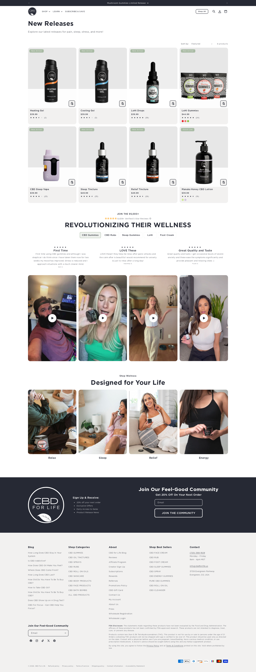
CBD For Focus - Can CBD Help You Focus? (45, 606)
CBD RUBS (73, 567)
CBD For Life (40, 666)
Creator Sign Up (117, 567)
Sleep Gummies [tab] (131, 235)
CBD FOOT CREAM (158, 562)
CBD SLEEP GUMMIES (160, 567)
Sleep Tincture (89, 189)
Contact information (115, 666)
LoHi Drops (137, 110)
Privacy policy (67, 666)
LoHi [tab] (150, 235)
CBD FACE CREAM (158, 553)
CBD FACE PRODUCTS (79, 585)
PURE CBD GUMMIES (159, 581)
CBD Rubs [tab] (110, 235)
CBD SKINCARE (76, 576)
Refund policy (53, 666)
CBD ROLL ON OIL (158, 585)
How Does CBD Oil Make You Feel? (45, 565)
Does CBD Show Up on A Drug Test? (46, 600)
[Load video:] (52, 318)
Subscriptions (116, 571)
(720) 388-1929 (197, 553)
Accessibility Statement (135, 666)
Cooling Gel (88, 110)
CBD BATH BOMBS (77, 590)
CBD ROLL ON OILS (78, 571)
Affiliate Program (117, 562)
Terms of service (82, 666)
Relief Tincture (140, 189)
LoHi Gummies (190, 110)
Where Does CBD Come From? (43, 570)
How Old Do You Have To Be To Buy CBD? (45, 581)
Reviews (113, 557)
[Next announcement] (227, 3)
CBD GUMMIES (75, 553)
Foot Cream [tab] (167, 235)
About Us (113, 604)
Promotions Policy (118, 585)
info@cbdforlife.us (199, 566)
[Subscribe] (65, 633)
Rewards (113, 576)
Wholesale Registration (120, 613)
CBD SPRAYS (74, 562)
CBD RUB (154, 557)
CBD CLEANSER (157, 590)
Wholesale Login (117, 618)
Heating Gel (37, 110)
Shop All (202, 11)
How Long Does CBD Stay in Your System (45, 554)
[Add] (72, 103)
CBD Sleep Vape (39, 189)
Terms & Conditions (174, 646)
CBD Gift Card (116, 590)
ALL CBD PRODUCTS (79, 595)
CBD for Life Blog (117, 553)
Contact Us (114, 595)
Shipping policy (98, 666)
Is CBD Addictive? (37, 561)
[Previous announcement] (29, 3)
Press (111, 609)
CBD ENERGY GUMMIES (161, 576)
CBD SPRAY (155, 571)
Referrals (113, 581)
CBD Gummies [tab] (90, 235)
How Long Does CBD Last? (41, 575)
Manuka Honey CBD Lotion (197, 189)
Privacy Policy (153, 646)
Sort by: (185, 44)
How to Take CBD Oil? (39, 587)
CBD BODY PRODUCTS (79, 581)
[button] (45, 11)
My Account (115, 599)
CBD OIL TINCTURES (78, 557)
